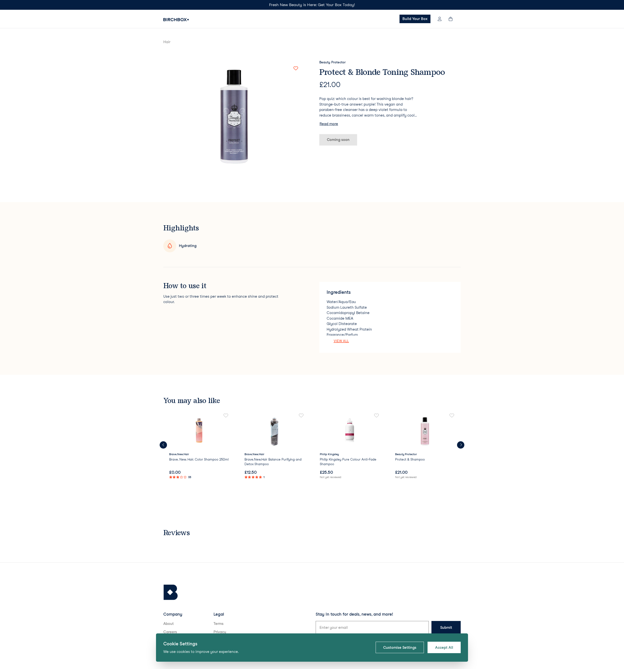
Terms (219, 623)
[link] (199, 446)
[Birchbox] (170, 592)
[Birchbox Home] (176, 19)
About (168, 623)
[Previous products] (163, 445)
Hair (166, 42)
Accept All (444, 647)
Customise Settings (399, 647)
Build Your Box (415, 19)
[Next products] (460, 445)
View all (341, 341)
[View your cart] (453, 19)
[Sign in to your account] (439, 19)
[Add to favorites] (295, 68)
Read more (329, 124)
